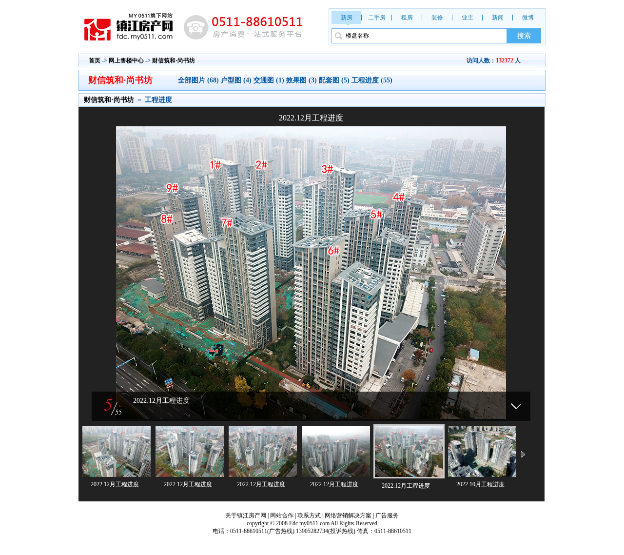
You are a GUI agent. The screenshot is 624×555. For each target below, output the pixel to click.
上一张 (195, 260)
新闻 (498, 17)
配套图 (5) (334, 80)
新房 (346, 17)
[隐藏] (515, 406)
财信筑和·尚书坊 (173, 60)
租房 (407, 17)
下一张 (426, 260)
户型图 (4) (236, 80)
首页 (94, 60)
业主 (467, 17)
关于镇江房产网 (245, 515)
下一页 (523, 455)
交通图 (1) (269, 80)
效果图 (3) (301, 80)
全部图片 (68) (199, 80)
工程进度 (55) (371, 80)
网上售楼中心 (126, 60)
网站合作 (281, 515)
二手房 (377, 17)
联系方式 (309, 515)
